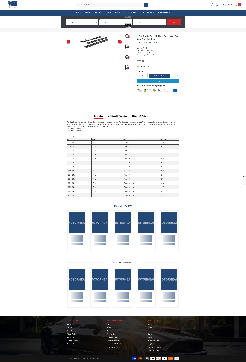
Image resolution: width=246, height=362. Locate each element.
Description (98, 116)
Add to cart (159, 76)
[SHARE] (177, 75)
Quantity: (140, 71)
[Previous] (68, 42)
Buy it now (158, 81)
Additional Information (117, 116)
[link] (77, 240)
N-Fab (145, 48)
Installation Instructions (75, 128)
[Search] (112, 5)
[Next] (120, 42)
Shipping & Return (140, 116)
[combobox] (110, 5)
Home (69, 30)
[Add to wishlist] (173, 75)
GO (174, 22)
